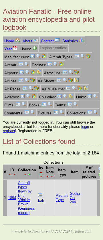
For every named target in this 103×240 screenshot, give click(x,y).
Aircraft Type (62, 197)
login (85, 126)
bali (41, 200)
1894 (12, 198)
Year (8, 49)
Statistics (70, 41)
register (9, 131)
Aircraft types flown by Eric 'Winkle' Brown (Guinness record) (26, 198)
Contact (48, 41)
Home (9, 41)
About (28, 41)
